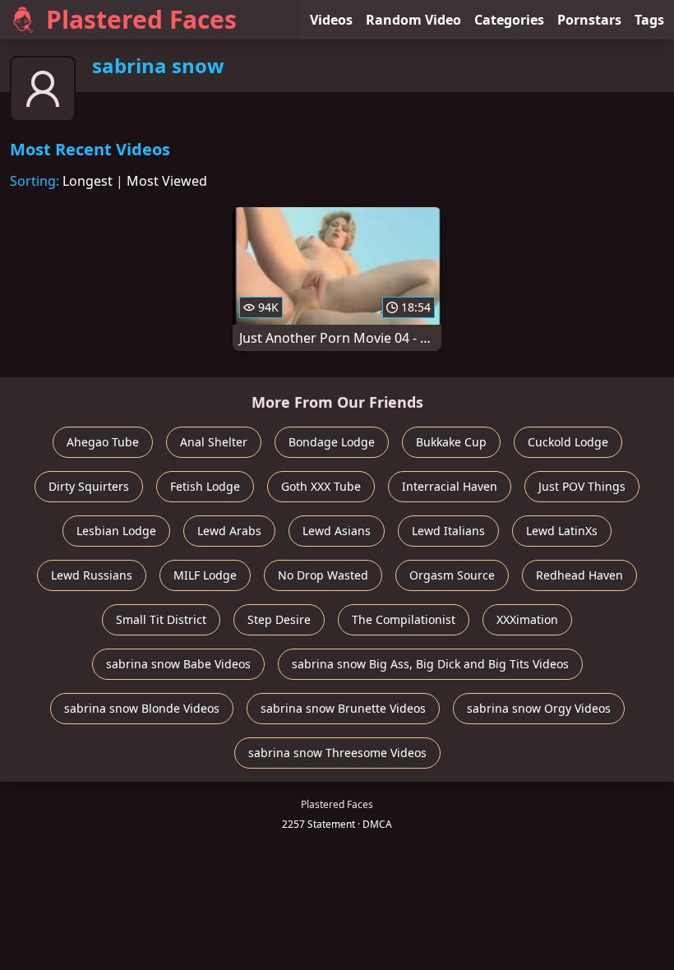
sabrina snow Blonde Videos (141, 708)
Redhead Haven (579, 575)
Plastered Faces (141, 19)
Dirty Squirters (88, 486)
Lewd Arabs (229, 530)
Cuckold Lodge (568, 442)
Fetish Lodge (205, 486)
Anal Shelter (213, 442)
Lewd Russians (91, 575)
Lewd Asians (336, 530)
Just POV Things (582, 486)
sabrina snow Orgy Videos (539, 708)
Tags (649, 20)
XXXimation (527, 619)
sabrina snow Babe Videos (178, 664)
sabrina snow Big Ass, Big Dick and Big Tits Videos (430, 664)
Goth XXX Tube (321, 486)
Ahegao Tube (103, 442)
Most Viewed (167, 181)
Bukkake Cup (451, 442)
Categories (509, 20)
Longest (87, 181)
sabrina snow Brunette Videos (343, 708)
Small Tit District (161, 619)
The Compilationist (403, 619)
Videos (331, 20)
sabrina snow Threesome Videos (337, 752)
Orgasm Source (452, 575)
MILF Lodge (205, 575)
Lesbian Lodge (116, 530)
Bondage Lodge (332, 442)
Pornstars (589, 20)
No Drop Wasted (323, 575)
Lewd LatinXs (562, 530)
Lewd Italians (448, 530)
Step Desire (279, 619)
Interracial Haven (449, 486)
